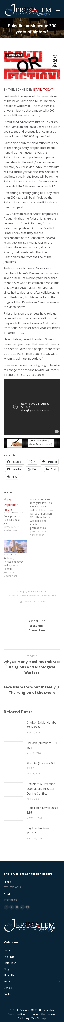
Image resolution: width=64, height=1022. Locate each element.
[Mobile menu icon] (58, 9)
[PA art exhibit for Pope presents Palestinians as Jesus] (15, 504)
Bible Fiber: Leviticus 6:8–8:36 (43, 810)
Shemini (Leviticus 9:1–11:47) (42, 765)
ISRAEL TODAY (43, 89)
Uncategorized (14, 55)
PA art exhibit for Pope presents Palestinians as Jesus (13, 518)
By (23, 595)
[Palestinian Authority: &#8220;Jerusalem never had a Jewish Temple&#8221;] (15, 546)
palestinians (39, 601)
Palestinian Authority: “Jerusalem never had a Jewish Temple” (13, 561)
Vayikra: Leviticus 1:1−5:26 (38, 830)
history (28, 601)
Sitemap (41, 1018)
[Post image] (13, 728)
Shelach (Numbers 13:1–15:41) (43, 745)
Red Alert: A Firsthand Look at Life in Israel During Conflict (41, 788)
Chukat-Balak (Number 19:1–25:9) (42, 724)
